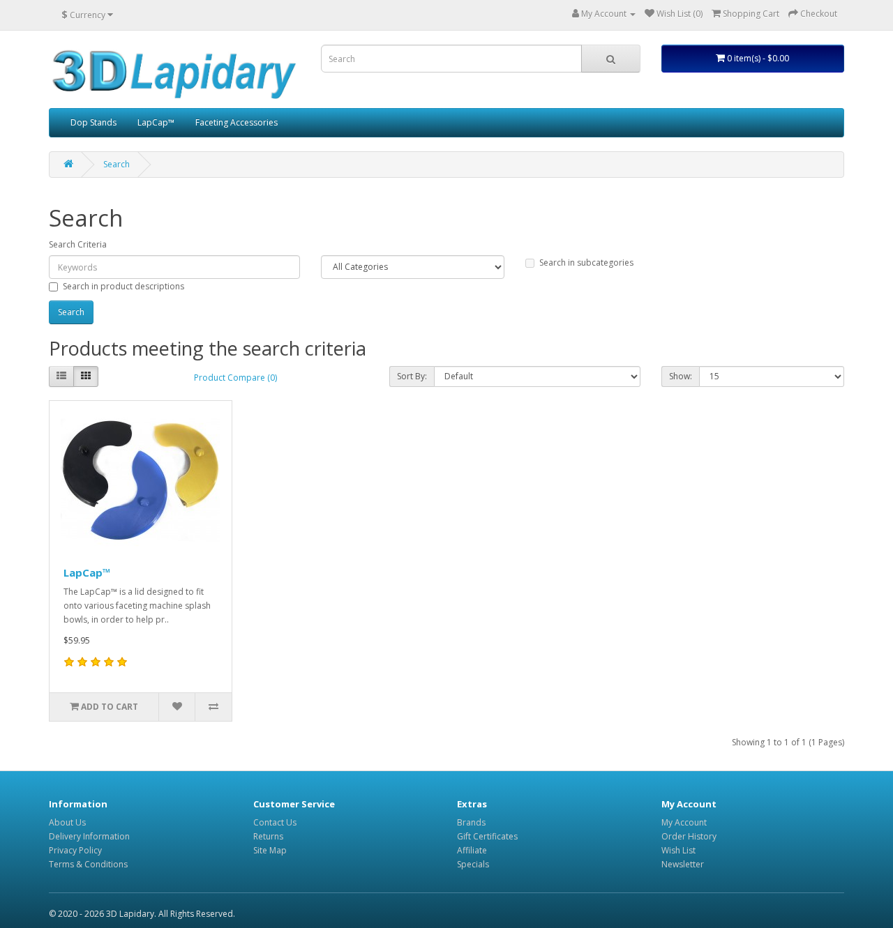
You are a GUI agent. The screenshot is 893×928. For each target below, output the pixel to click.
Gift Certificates (487, 836)
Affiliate (472, 850)
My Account (684, 822)
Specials (473, 864)
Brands (471, 822)
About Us (67, 822)
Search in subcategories (586, 262)
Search (116, 164)
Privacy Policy (75, 850)
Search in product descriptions (123, 286)
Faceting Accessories (236, 122)
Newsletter (682, 864)
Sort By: (412, 376)
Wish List (678, 850)
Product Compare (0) (235, 377)
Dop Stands (93, 122)
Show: (680, 376)
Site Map (270, 850)
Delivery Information (89, 836)
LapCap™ (155, 122)
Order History (688, 836)
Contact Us (275, 822)
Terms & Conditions (88, 864)
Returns (268, 836)
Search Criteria (78, 244)
